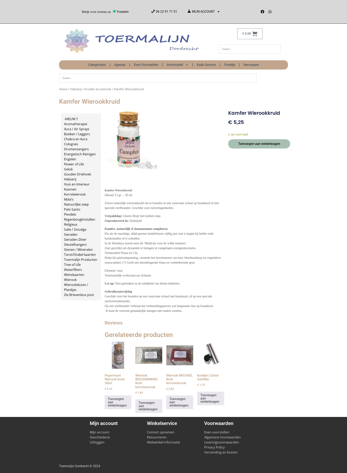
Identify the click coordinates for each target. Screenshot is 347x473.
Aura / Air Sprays (76, 129)
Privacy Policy (214, 447)
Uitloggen (97, 442)
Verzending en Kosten (221, 452)
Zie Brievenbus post (79, 295)
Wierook (70, 279)
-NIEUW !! (71, 119)
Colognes (71, 144)
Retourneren (156, 437)
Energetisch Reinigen (80, 154)
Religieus (71, 224)
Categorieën (97, 65)
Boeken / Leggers (77, 134)
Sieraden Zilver (75, 239)
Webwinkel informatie (163, 442)
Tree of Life (72, 264)
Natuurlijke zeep (76, 204)
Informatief (175, 65)
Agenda (120, 65)
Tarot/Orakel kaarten (80, 254)
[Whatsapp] (270, 11)
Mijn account (99, 432)
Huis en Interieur (77, 184)
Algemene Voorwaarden (222, 437)
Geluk (68, 169)
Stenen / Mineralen (78, 249)
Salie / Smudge (75, 229)
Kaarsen (70, 189)
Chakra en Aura (75, 139)
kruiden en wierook (97, 89)
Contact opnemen (160, 432)
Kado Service (206, 65)
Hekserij (76, 89)
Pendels (70, 214)
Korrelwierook (75, 194)
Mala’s (68, 199)
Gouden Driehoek (77, 174)
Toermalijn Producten (80, 259)
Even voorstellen (216, 432)
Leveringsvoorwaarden (221, 442)
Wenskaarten (74, 274)
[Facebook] (262, 11)
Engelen (70, 159)
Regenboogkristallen (79, 219)
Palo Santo (72, 209)
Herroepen (251, 65)
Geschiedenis (100, 437)
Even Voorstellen (146, 65)
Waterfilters (73, 269)
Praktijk (229, 65)
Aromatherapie (75, 124)
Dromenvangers (76, 149)
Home (63, 89)
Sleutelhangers (75, 244)
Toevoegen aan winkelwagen (259, 144)
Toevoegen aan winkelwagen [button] (117, 402)
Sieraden (71, 234)
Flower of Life (74, 164)
